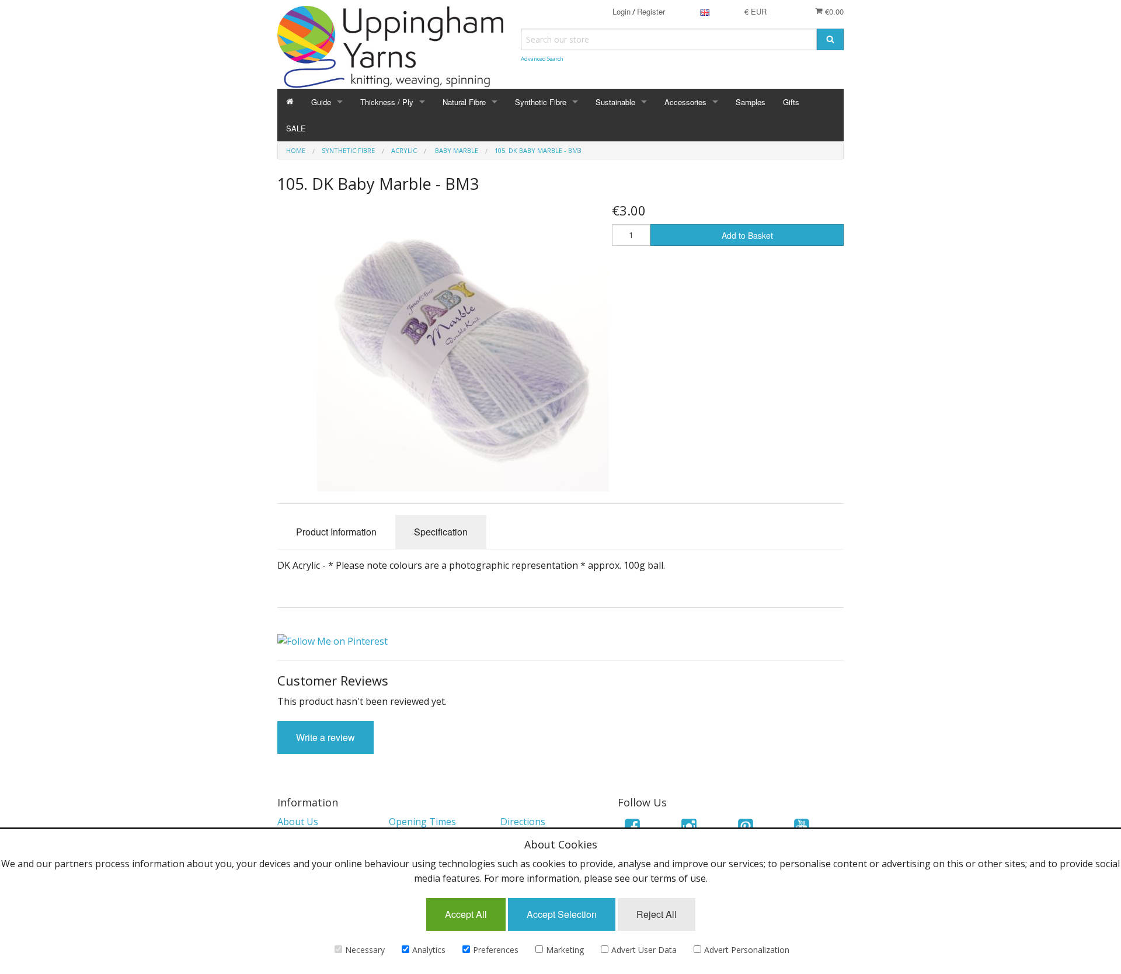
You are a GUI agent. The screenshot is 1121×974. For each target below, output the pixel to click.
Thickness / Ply (386, 101)
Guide (321, 101)
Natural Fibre (464, 101)
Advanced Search (542, 58)
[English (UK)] (704, 11)
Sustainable (615, 101)
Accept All (466, 914)
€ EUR (755, 11)
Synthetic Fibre (540, 101)
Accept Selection (562, 914)
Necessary (365, 949)
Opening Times (422, 821)
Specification (441, 531)
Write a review (325, 737)
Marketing (565, 949)
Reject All (656, 914)
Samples (750, 101)
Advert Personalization (746, 949)
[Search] (830, 39)
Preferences (495, 949)
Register (651, 11)
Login (621, 11)
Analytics (428, 949)
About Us (297, 821)
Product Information (336, 531)
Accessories (685, 101)
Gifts (791, 101)
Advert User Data (644, 949)
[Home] (289, 102)
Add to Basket (747, 235)
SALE (296, 128)
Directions (522, 821)
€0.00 (833, 11)
